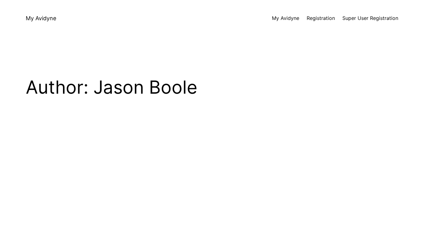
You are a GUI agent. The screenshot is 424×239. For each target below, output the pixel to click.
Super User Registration (370, 18)
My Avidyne (41, 18)
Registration (321, 18)
